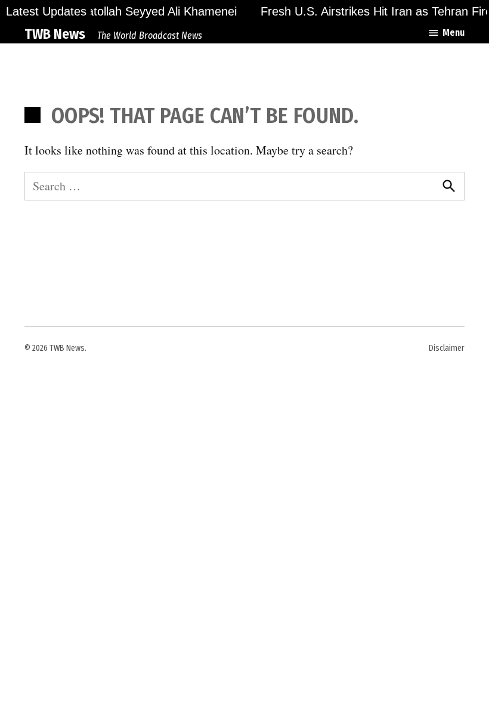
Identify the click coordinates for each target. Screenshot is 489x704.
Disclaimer (447, 348)
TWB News (54, 34)
